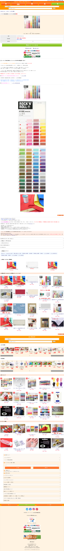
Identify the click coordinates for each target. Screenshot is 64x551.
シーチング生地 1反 (20, 255)
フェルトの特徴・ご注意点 (8, 482)
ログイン (2, 218)
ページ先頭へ (49, 504)
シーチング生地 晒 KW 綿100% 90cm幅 (32, 268)
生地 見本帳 (30, 253)
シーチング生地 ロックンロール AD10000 (11, 269)
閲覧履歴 (17, 1)
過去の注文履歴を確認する (4, 245)
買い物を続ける (3, 247)
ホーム (10, 504)
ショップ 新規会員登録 (8, 459)
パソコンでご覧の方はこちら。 (32, 515)
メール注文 (13, 219)
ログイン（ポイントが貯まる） (52, 0)
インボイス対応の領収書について (10, 493)
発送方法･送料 (28, 48)
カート (27, 504)
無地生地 (41, 253)
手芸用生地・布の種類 (25, 253)
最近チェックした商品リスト (9, 491)
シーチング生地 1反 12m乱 (52, 269)
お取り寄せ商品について (8, 489)
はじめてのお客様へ (7, 477)
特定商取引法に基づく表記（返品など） (7, 238)
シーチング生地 (23, 75)
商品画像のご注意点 (7, 484)
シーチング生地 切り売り (54, 253)
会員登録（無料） (61, 0)
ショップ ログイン (7, 457)
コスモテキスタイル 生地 (9, 253)
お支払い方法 (36, 48)
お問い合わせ (31, 223)
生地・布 (6, 234)
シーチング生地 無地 (46, 253)
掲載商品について (7, 486)
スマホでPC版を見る (36, 512)
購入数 (8, 41)
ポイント (11, 218)
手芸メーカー (3, 253)
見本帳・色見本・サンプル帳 (17, 253)
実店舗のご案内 (6, 500)
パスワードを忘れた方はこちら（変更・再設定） (12, 498)
